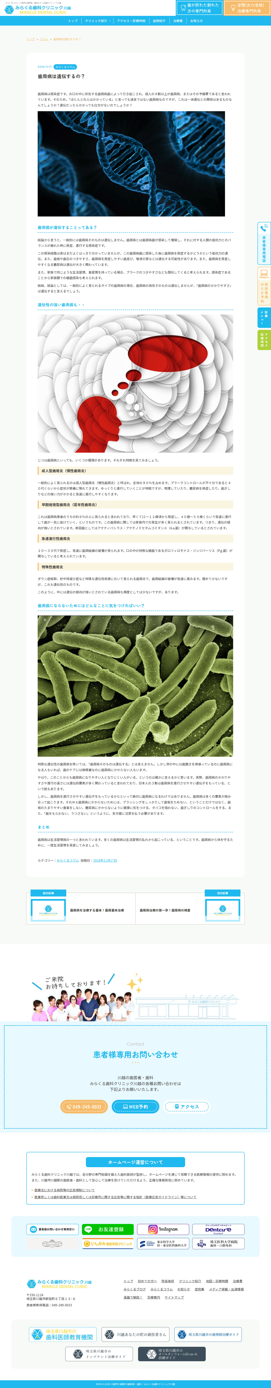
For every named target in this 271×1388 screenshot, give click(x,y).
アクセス (189, 1106)
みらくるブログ (135, 1289)
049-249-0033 (87, 1106)
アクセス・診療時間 (131, 20)
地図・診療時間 (217, 1281)
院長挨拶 (167, 1281)
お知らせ (196, 20)
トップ (73, 20)
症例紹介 (159, 20)
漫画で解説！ (133, 1297)
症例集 (199, 1289)
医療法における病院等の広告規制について (65, 1190)
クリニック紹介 (96, 20)
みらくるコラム (65, 67)
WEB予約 (138, 1106)
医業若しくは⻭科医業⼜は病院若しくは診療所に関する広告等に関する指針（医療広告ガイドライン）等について (115, 1197)
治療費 (178, 20)
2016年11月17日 (105, 860)
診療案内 (153, 1297)
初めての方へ (147, 1281)
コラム (44, 39)
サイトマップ (174, 1297)
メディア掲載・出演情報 (226, 1289)
